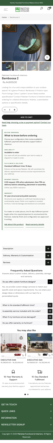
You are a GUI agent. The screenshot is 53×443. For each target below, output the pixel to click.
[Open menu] (6, 9)
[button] (26, 281)
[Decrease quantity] (5, 110)
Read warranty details (35, 224)
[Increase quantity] (14, 110)
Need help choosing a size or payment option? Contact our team (26, 123)
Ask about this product (14, 224)
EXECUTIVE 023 (34, 360)
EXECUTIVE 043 (8, 360)
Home (4, 17)
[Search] (40, 9)
